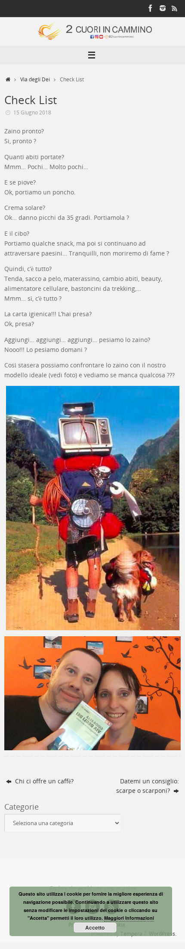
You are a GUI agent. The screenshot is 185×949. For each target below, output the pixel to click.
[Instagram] (163, 8)
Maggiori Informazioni (129, 918)
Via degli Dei (35, 79)
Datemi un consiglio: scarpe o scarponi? (147, 786)
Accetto (95, 927)
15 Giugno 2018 (32, 112)
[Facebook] (151, 8)
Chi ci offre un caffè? (43, 781)
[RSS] (175, 8)
